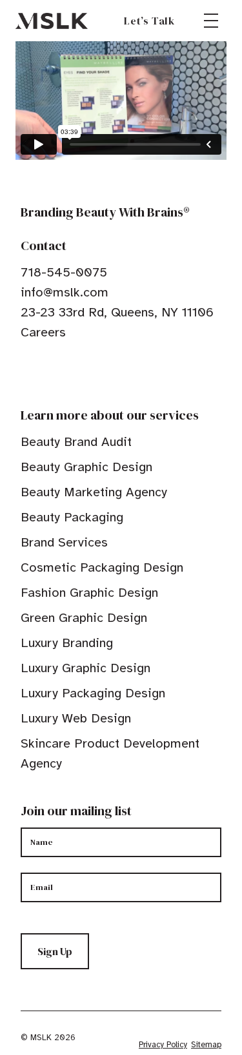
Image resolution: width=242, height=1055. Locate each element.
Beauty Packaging (72, 517)
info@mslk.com (64, 292)
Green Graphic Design (84, 618)
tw (46, 372)
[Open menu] (211, 20)
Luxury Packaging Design (93, 693)
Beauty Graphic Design (86, 467)
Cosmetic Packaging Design (102, 567)
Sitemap (206, 1045)
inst (86, 372)
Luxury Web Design (76, 718)
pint (66, 372)
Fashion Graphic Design (89, 593)
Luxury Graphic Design (85, 668)
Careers (43, 332)
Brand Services (64, 542)
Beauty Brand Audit (76, 442)
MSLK (51, 20)
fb (26, 372)
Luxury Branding (67, 643)
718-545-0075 (64, 272)
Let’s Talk (149, 21)
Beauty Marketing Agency (94, 492)
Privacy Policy (163, 1045)
